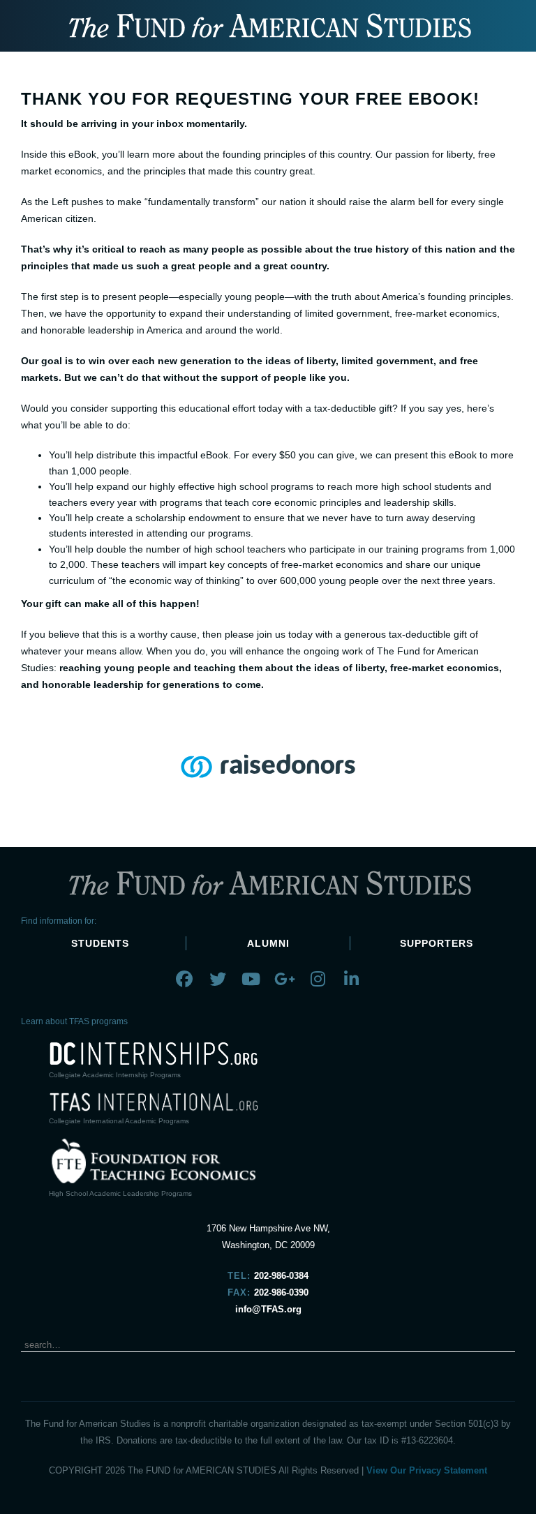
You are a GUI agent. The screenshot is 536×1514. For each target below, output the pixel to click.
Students (100, 943)
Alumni (268, 943)
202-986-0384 (281, 1276)
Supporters (436, 943)
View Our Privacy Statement (426, 1470)
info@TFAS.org (268, 1309)
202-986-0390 (281, 1292)
